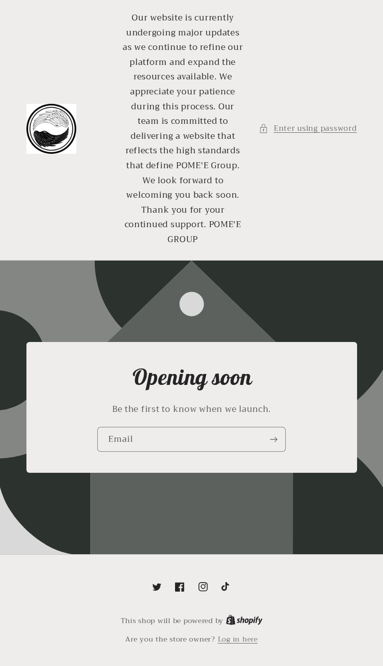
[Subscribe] (273, 439)
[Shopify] (244, 621)
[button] (308, 128)
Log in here (238, 640)
